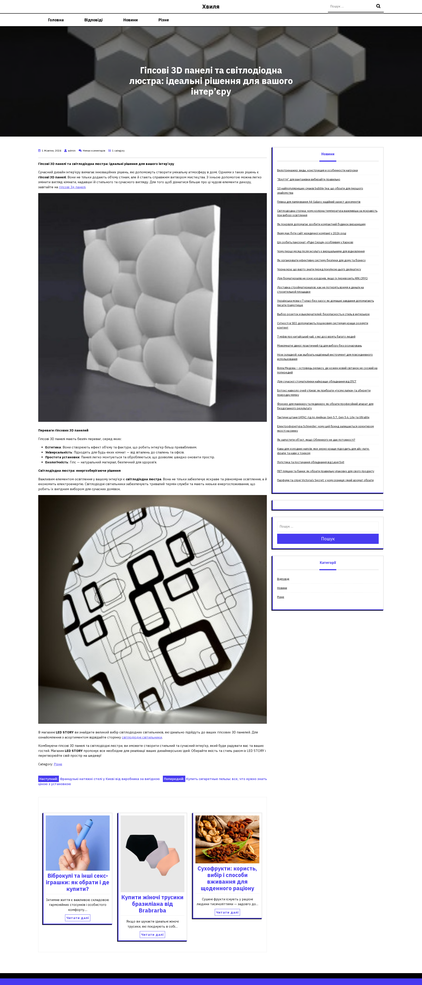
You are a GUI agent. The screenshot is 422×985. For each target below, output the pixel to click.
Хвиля (211, 6)
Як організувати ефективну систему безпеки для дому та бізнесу (321, 260)
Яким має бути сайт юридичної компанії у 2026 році (311, 233)
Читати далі (77, 918)
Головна (56, 19)
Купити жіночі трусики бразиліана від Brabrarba (152, 904)
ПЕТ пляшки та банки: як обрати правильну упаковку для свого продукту (325, 471)
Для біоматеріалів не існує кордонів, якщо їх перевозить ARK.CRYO (322, 278)
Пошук (379, 6)
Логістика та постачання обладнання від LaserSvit (310, 462)
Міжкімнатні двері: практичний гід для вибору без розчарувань (319, 345)
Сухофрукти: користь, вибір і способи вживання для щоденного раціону (227, 878)
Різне (163, 19)
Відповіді (93, 19)
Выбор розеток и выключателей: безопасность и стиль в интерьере (323, 314)
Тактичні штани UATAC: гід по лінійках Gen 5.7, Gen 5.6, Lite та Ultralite (323, 417)
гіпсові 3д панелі (72, 187)
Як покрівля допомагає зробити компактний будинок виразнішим (321, 224)
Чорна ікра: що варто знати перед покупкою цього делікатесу (319, 269)
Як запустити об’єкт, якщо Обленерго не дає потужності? (316, 440)
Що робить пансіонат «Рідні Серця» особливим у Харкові (315, 242)
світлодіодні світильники (142, 737)
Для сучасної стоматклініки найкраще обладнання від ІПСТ (316, 381)
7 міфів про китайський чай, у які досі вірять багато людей (316, 336)
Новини (130, 19)
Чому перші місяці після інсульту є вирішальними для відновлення (321, 251)
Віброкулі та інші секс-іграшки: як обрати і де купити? (77, 882)
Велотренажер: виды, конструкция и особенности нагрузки (317, 170)
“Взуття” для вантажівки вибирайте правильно (308, 179)
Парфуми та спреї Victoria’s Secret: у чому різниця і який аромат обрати (325, 480)
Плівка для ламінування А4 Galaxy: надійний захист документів (318, 202)
